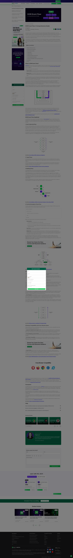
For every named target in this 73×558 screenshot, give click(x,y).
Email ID (29, 273)
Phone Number (29, 276)
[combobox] (29, 277)
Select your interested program (31, 285)
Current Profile (29, 282)
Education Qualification (30, 279)
